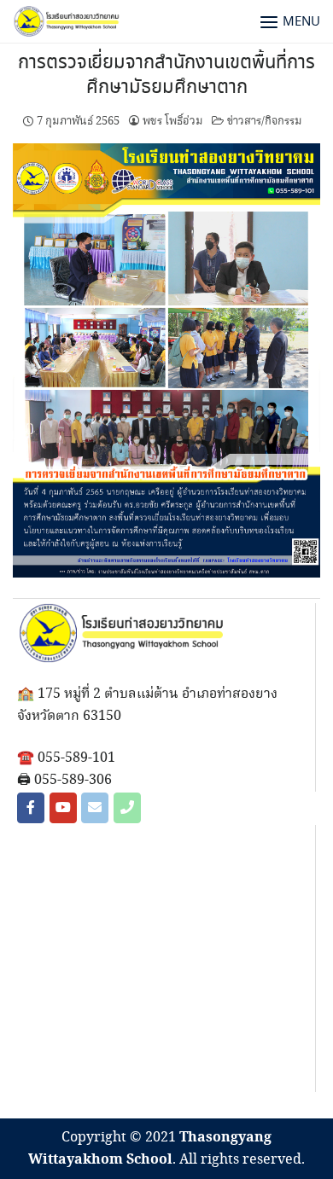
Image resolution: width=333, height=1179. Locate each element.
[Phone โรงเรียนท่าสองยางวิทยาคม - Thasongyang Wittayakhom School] (127, 808)
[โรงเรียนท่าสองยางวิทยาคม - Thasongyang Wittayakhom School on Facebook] (30, 808)
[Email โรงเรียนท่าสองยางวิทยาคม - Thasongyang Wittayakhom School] (94, 808)
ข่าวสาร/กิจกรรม (264, 121)
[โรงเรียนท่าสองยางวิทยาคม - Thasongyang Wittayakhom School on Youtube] (63, 808)
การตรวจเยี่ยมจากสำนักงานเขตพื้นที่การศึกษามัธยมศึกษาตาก (166, 75)
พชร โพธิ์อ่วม (173, 121)
